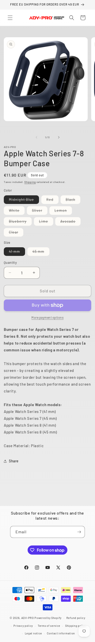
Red (52, 200)
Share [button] (14, 461)
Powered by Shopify (48, 617)
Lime (46, 222)
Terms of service (49, 625)
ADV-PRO (27, 617)
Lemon (63, 211)
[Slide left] (36, 137)
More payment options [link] (47, 317)
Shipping (30, 181)
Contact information (61, 633)
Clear (16, 233)
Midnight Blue (24, 200)
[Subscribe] (79, 532)
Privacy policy (23, 625)
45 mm (40, 252)
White (17, 211)
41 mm (17, 252)
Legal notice (33, 633)
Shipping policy (75, 625)
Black (73, 200)
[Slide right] (58, 137)
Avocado (70, 222)
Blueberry (20, 222)
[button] (10, 17)
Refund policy (75, 617)
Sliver (39, 211)
